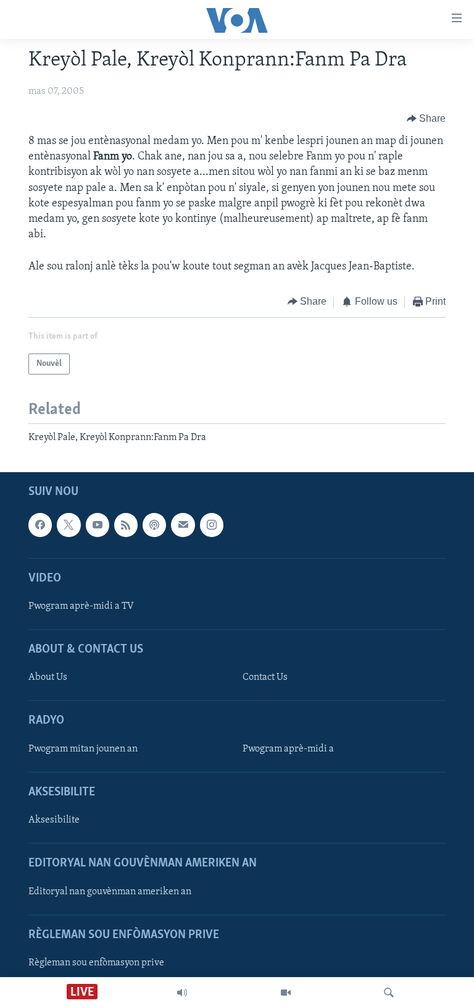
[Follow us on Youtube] (97, 525)
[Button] (426, 119)
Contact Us (265, 678)
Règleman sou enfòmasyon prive (96, 963)
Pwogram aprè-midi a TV (81, 606)
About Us (47, 678)
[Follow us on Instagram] (211, 525)
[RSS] (126, 525)
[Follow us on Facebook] (40, 525)
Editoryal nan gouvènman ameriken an (109, 892)
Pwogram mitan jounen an (83, 749)
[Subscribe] (182, 525)
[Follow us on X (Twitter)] (68, 525)
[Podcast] (154, 525)
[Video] (285, 992)
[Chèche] (388, 992)
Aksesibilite (54, 820)
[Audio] (182, 992)
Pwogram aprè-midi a (288, 749)
